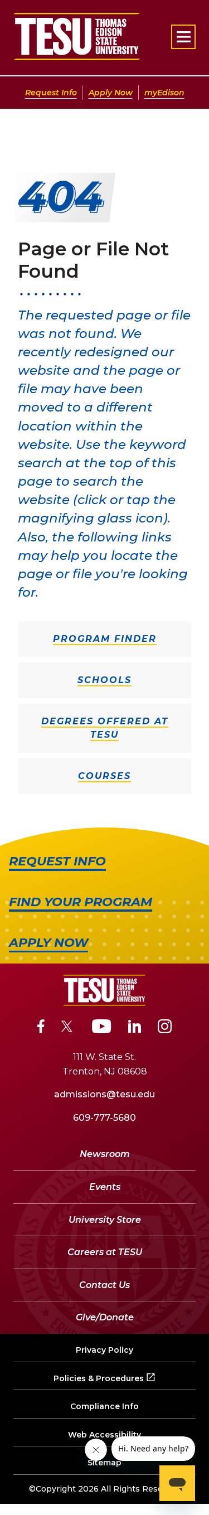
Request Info (51, 93)
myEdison (164, 93)
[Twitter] (68, 1028)
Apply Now (111, 93)
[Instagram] (165, 1028)
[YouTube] (101, 1028)
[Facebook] (41, 1028)
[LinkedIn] (135, 1028)
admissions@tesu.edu (104, 1094)
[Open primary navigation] (183, 37)
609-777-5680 (104, 1117)
